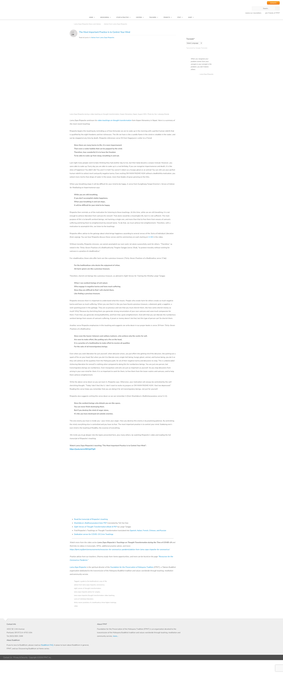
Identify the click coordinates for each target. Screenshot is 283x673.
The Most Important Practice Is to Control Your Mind (104, 32)
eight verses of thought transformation (87, 588)
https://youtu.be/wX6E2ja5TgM (82, 449)
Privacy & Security (20, 657)
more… (115, 636)
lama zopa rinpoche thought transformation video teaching (94, 595)
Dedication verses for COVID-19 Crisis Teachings (93, 534)
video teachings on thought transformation (114, 120)
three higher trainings (108, 602)
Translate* (190, 39)
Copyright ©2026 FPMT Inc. (40, 657)
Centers (139, 17)
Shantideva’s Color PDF (90, 523)
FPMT (179, 17)
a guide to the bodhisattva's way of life (93, 581)
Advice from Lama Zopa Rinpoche (115, 24)
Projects (166, 17)
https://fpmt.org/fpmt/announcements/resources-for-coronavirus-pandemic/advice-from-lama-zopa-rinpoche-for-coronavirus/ (120, 549)
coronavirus (100, 585)
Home (91, 17)
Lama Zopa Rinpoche (78, 567)
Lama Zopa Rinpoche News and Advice (87, 24)
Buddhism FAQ (47, 645)
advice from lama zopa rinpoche (85, 585)
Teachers (152, 17)
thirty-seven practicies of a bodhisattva (87, 602)
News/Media (104, 17)
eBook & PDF (95, 527)
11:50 (150, 237)
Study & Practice (122, 17)
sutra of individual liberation (83, 599)
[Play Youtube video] (123, 484)
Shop (190, 17)
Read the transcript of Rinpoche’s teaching (91, 519)
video (76, 606)
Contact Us (7, 657)
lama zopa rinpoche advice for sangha (87, 592)
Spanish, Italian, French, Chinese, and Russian (148, 530)
